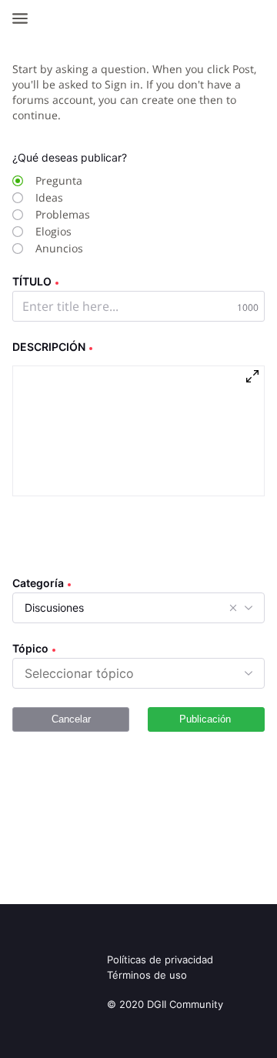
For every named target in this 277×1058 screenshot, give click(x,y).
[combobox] (80, 673)
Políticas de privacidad (160, 959)
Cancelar (71, 719)
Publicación (205, 719)
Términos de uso (147, 975)
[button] (233, 607)
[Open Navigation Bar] (24, 18)
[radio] (122, 181)
